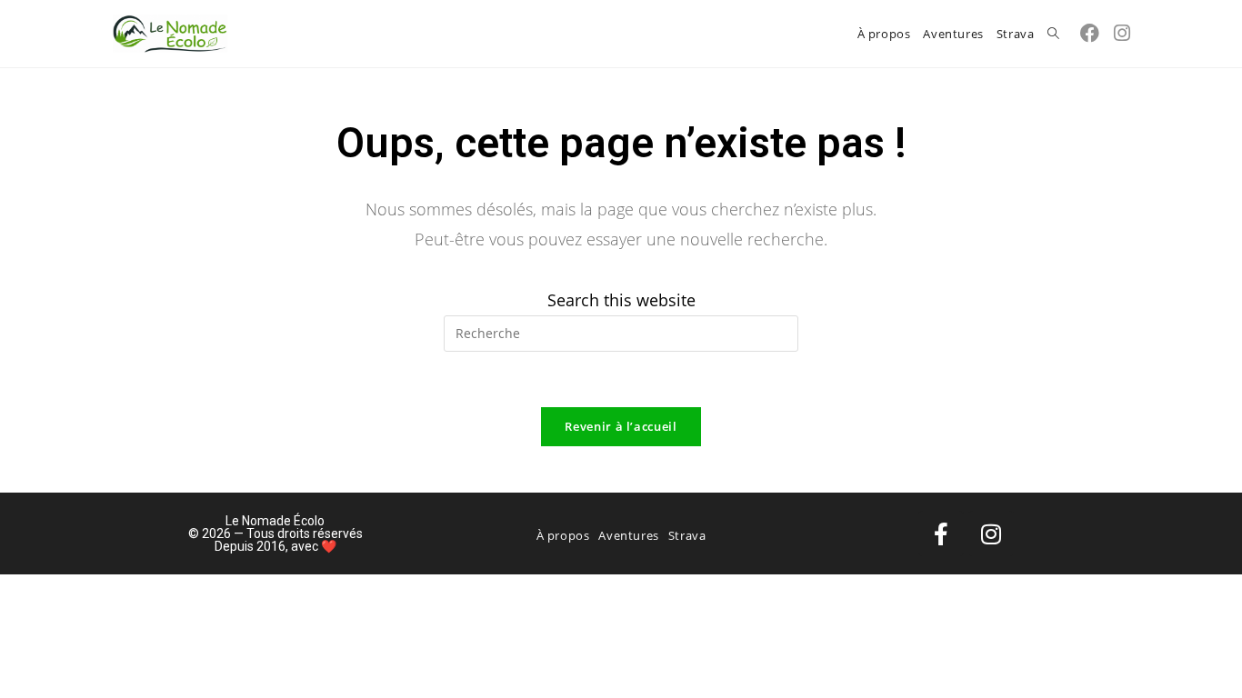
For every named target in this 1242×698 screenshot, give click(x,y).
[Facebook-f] (941, 533)
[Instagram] (991, 533)
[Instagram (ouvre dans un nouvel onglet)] (1122, 33)
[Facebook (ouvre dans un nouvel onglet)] (1090, 33)
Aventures (628, 535)
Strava (687, 535)
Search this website (621, 300)
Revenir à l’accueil (620, 426)
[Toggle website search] (1053, 33)
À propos (563, 535)
